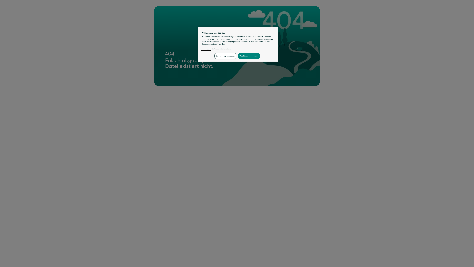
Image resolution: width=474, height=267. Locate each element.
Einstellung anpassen (225, 56)
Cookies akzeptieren (248, 56)
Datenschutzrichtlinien (221, 49)
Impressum (206, 49)
